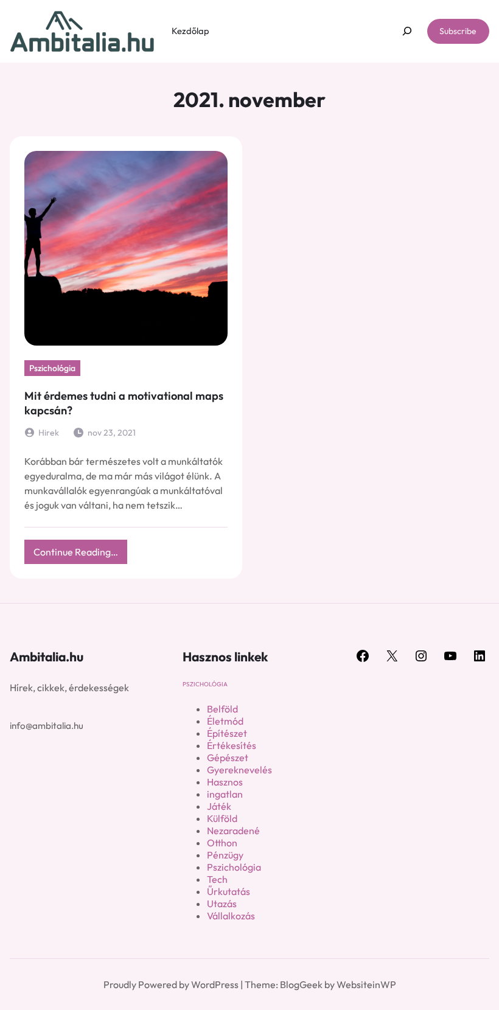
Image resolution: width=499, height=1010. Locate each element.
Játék (219, 806)
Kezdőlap (190, 31)
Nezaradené (233, 830)
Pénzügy (225, 855)
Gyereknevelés (239, 770)
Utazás (222, 903)
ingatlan (225, 794)
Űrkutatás (228, 891)
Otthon (222, 843)
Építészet (227, 733)
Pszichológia (52, 368)
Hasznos (225, 782)
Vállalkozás (231, 916)
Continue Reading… (80, 554)
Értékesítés (231, 745)
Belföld (222, 709)
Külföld (222, 818)
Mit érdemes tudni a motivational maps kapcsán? (123, 403)
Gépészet (227, 757)
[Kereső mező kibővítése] (407, 31)
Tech (217, 879)
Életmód (225, 721)
